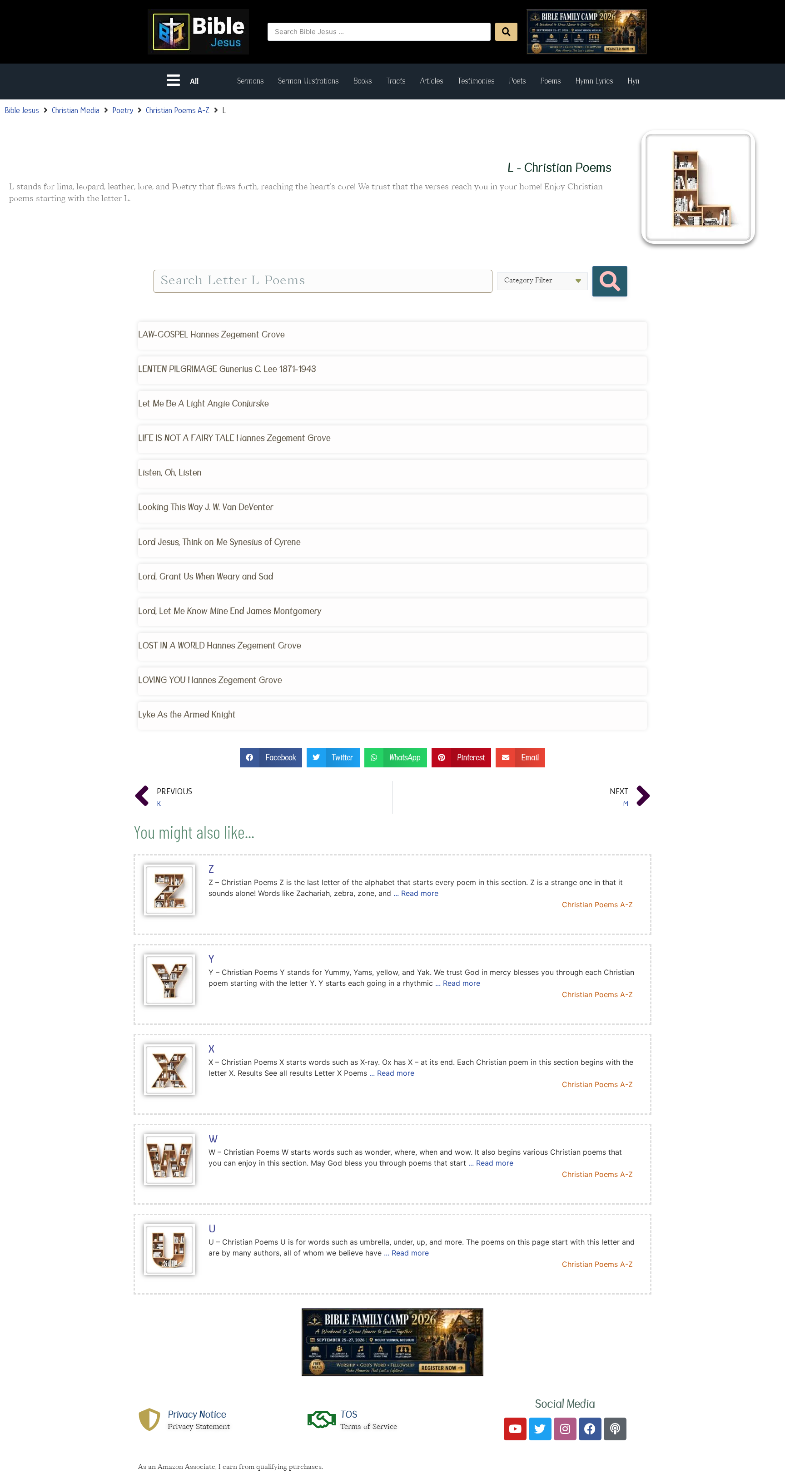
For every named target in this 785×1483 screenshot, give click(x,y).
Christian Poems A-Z (177, 110)
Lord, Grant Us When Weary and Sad (205, 576)
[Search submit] (506, 32)
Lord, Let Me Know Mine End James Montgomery (229, 611)
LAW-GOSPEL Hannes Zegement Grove (211, 334)
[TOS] (322, 1419)
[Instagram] (565, 1429)
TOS (348, 1414)
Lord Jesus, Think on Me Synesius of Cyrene (219, 542)
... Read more (415, 893)
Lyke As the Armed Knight (186, 714)
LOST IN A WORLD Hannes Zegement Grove (219, 645)
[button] (271, 757)
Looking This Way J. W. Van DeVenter (205, 507)
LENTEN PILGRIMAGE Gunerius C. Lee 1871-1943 (227, 369)
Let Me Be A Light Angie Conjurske (203, 403)
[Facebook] (590, 1429)
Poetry (122, 110)
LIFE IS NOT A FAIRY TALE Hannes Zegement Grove (234, 438)
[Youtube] (515, 1429)
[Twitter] (540, 1429)
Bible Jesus (22, 110)
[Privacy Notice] (149, 1419)
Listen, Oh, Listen (169, 472)
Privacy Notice (197, 1414)
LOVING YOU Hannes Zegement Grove (210, 680)
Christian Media (75, 110)
